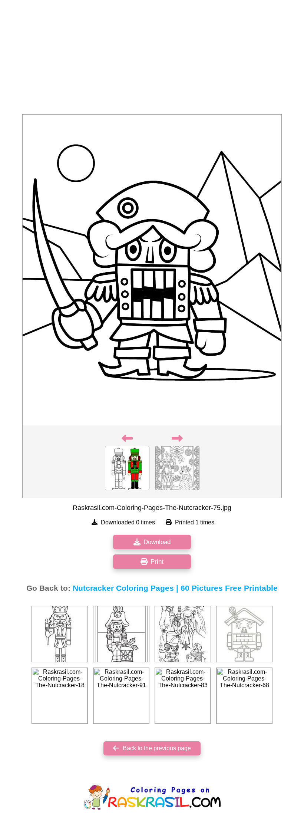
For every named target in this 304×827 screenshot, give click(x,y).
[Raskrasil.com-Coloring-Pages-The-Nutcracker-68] (244, 696)
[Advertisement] (152, 59)
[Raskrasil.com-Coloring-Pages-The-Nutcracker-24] (121, 634)
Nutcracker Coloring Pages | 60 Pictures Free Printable (175, 588)
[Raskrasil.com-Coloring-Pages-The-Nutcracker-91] (121, 696)
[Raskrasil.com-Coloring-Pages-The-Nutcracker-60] (244, 634)
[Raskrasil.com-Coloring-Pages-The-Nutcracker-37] (60, 634)
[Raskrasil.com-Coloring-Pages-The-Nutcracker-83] (183, 696)
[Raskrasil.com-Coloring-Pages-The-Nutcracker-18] (60, 696)
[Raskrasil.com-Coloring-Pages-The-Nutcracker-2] (183, 634)
